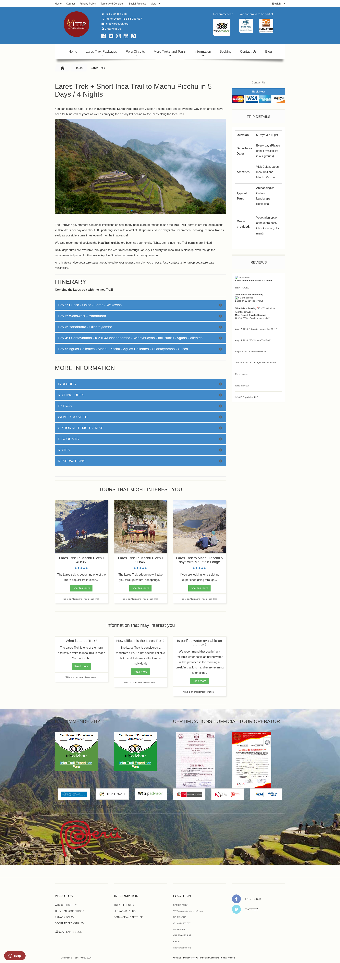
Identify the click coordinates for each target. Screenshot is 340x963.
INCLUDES (67, 384)
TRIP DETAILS (258, 117)
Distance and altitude (128, 917)
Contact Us (248, 51)
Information (202, 51)
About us (177, 958)
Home (72, 51)
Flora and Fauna (125, 911)
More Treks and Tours (170, 51)
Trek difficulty (124, 905)
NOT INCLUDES (71, 395)
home (58, 3)
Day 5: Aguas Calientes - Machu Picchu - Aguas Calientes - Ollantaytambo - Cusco (123, 349)
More (153, 3)
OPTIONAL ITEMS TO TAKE (80, 428)
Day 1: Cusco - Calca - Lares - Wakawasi (90, 305)
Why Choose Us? (66, 905)
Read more (81, 666)
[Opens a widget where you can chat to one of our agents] (15, 956)
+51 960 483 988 (116, 13)
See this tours (81, 588)
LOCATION (182, 896)
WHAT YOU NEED (73, 417)
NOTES (64, 450)
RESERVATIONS (71, 461)
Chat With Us (113, 28)
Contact (70, 3)
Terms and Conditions (69, 911)
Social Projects (137, 3)
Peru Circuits (135, 51)
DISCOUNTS (68, 439)
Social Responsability (69, 923)
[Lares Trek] (76, 24)
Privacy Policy (87, 3)
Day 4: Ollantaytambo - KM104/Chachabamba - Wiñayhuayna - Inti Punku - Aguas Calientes (130, 338)
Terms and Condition (112, 3)
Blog (268, 51)
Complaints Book (70, 932)
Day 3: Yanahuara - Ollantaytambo (85, 327)
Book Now (258, 91)
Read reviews (241, 374)
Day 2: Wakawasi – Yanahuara (82, 316)
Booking (225, 51)
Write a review (242, 385)
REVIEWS (258, 262)
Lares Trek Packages (101, 51)
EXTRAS (65, 406)
